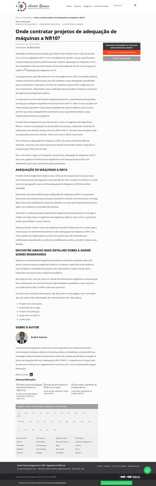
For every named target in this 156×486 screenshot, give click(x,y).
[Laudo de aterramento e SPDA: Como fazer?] (57, 386)
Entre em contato (101, 6)
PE (69, 413)
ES (33, 413)
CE (83, 413)
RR (40, 430)
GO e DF (21, 422)
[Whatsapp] (147, 470)
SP (40, 413)
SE (47, 430)
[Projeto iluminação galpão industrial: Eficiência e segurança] (29, 388)
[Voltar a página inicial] (33, 6)
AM (30, 422)
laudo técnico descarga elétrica (26, 24)
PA (38, 422)
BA (76, 413)
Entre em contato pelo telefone (122, 52)
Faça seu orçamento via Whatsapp (116, 483)
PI (19, 430)
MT (74, 422)
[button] (135, 5)
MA (67, 422)
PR (48, 413)
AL (52, 422)
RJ (19, 413)
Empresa (77, 6)
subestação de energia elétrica (49, 24)
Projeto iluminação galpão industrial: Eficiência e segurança (26, 396)
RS (62, 413)
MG (26, 413)
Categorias (87, 6)
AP (59, 422)
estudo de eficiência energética (73, 24)
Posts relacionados (121, 58)
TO (55, 430)
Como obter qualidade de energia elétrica (81, 392)
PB (89, 422)
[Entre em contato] (40, 70)
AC (45, 422)
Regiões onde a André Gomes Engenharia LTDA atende (42, 406)
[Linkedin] (31, 374)
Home (69, 6)
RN (26, 430)
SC (55, 413)
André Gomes (33, 47)
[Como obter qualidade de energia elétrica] (84, 386)
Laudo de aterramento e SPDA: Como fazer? (56, 392)
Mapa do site (133, 466)
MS (82, 422)
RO (33, 430)
